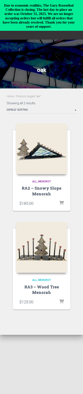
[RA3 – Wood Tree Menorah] (41, 247)
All (34, 181)
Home (10, 96)
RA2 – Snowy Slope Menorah (41, 190)
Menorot (44, 181)
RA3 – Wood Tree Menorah (41, 289)
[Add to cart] (61, 203)
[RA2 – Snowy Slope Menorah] (41, 149)
